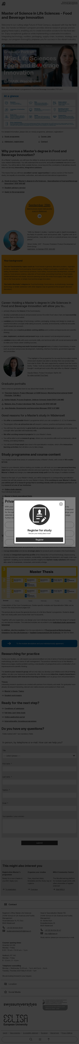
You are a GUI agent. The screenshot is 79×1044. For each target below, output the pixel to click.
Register (40, 539)
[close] (61, 504)
